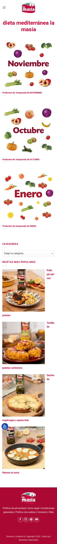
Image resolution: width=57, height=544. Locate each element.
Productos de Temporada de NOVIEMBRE (22, 92)
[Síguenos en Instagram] (25, 519)
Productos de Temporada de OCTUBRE (21, 159)
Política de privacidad (14, 508)
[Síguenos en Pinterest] (31, 519)
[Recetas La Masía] (28, 7)
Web (51, 512)
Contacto (42, 512)
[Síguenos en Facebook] (20, 519)
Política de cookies (26, 512)
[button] (4, 7)
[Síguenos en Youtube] (36, 519)
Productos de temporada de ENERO (19, 226)
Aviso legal (33, 508)
